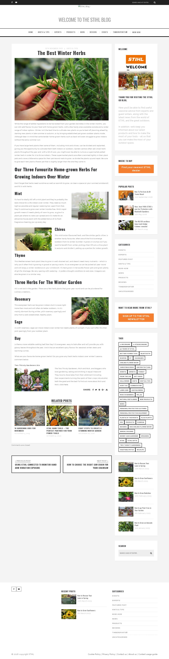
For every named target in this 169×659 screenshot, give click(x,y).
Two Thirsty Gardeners (130, 445)
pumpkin (140, 422)
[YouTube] (17, 2)
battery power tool (129, 353)
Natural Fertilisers (128, 399)
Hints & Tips (43, 32)
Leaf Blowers (137, 390)
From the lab (125, 376)
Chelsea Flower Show (129, 362)
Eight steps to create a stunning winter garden (90, 429)
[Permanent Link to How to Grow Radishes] (126, 501)
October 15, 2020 (54, 436)
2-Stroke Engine (140, 344)
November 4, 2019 (22, 433)
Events (105, 32)
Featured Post (126, 259)
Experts (58, 32)
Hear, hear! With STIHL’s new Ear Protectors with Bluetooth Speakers (144, 209)
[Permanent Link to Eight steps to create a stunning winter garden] (94, 425)
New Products (146, 399)
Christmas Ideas (127, 367)
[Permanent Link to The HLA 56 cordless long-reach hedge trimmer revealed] (126, 229)
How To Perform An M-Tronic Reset (143, 192)
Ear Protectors (143, 367)
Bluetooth (145, 353)
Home (31, 32)
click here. (64, 385)
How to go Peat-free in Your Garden (143, 509)
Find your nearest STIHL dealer (136, 169)
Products (71, 32)
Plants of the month (129, 417)
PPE (121, 422)
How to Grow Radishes (143, 493)
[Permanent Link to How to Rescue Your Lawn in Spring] (126, 471)
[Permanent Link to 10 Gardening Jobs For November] (30, 425)
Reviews (93, 32)
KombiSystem (136, 385)
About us (133, 654)
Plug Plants (146, 417)
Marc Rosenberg (127, 394)
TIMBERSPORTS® (120, 32)
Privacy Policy (108, 654)
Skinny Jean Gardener (129, 436)
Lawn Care (124, 390)
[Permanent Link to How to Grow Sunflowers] (126, 486)
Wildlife (140, 449)
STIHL (122, 440)
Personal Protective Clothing (133, 408)
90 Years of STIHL (127, 349)
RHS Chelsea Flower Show (141, 427)
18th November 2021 (54, 48)
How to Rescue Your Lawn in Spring (142, 464)
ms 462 (139, 394)
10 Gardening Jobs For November (25, 429)
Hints (134, 381)
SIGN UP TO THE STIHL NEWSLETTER (136, 318)
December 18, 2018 (87, 433)
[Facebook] (13, 2)
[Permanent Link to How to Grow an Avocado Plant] (126, 531)
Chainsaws (139, 358)
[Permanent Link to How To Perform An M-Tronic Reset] (126, 200)
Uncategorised (126, 291)
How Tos (124, 385)
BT (131, 358)
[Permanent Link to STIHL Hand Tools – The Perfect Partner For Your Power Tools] (62, 425)
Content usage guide (147, 654)
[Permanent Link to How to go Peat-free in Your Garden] (126, 516)
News (82, 32)
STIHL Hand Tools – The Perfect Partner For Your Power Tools (59, 430)
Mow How (137, 32)
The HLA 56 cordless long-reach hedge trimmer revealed (142, 224)
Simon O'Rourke (126, 431)
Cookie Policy (94, 654)
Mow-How (123, 268)
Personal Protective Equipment (133, 413)
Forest (142, 372)
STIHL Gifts (132, 440)
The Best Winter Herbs (62, 52)
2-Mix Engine (125, 344)
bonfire (123, 358)
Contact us (122, 654)
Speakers (145, 436)
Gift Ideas (138, 376)
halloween (124, 381)
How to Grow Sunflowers (144, 478)
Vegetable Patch (127, 449)
